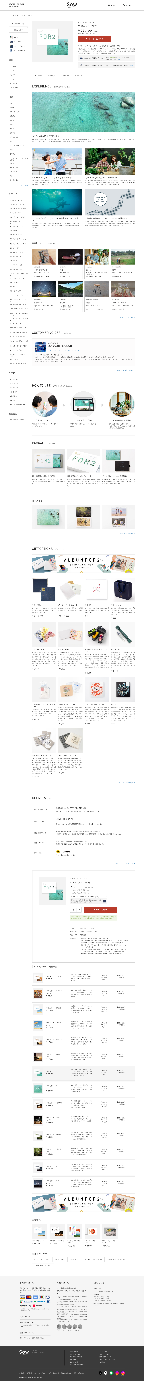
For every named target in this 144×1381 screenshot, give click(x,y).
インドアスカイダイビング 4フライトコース (63, 350)
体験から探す (18, 30)
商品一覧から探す (18, 24)
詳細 (119, 59)
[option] (83, 112)
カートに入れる (101, 910)
